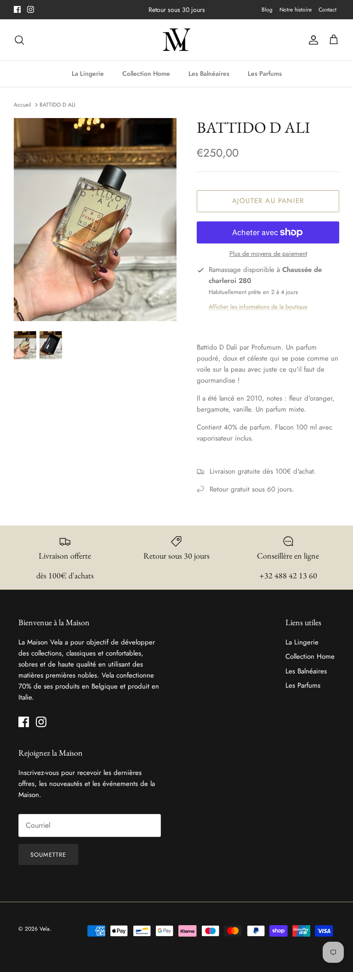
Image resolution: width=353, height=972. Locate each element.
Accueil (22, 105)
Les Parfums (265, 73)
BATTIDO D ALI (57, 105)
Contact (327, 10)
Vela (45, 929)
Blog (267, 10)
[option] (95, 219)
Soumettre (48, 854)
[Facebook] (17, 9)
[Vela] (176, 39)
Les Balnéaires (208, 73)
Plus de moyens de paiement (268, 254)
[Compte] (311, 39)
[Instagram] (30, 9)
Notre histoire (295, 10)
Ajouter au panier (268, 201)
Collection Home (146, 73)
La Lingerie (88, 73)
